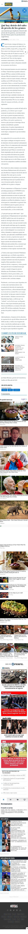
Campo (10, 390)
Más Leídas (4, 819)
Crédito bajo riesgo (19, 337)
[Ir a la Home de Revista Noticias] (8, 4)
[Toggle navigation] (2, 4)
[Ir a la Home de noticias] (14, 906)
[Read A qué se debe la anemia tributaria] (7, 357)
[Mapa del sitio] (20, 910)
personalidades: (6, 388)
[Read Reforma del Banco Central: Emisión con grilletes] (7, 366)
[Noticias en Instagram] (7, 910)
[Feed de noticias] (17, 910)
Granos (4, 390)
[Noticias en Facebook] (10, 910)
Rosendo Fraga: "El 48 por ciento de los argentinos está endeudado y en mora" (20, 349)
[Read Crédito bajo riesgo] (7, 337)
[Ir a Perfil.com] (24, 1)
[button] (25, 52)
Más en (8, 664)
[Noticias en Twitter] (14, 910)
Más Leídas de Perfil (8, 858)
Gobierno (16, 390)
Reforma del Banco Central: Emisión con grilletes (20, 368)
